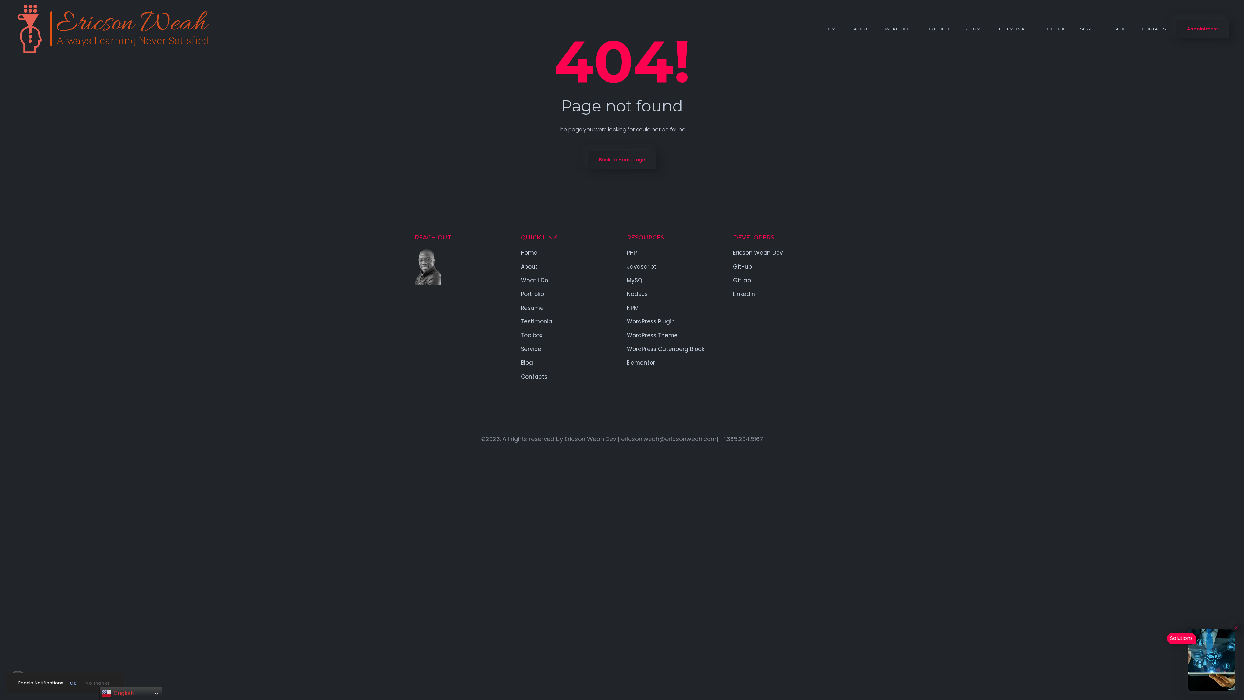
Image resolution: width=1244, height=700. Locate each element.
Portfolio (936, 28)
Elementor (641, 363)
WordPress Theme (652, 335)
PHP (632, 253)
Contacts (1154, 28)
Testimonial (1012, 28)
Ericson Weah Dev (758, 253)
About (861, 28)
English (123, 693)
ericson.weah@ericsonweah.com (669, 439)
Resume (974, 28)
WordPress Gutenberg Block (665, 349)
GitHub (742, 267)
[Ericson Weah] (112, 29)
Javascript (641, 267)
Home (831, 28)
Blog (1120, 28)
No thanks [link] (97, 683)
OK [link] (73, 683)
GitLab (742, 280)
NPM (633, 308)
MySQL (636, 280)
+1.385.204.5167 (741, 439)
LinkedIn (744, 294)
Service (1089, 28)
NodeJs (637, 294)
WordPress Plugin (651, 321)
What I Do (896, 28)
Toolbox (1053, 28)
